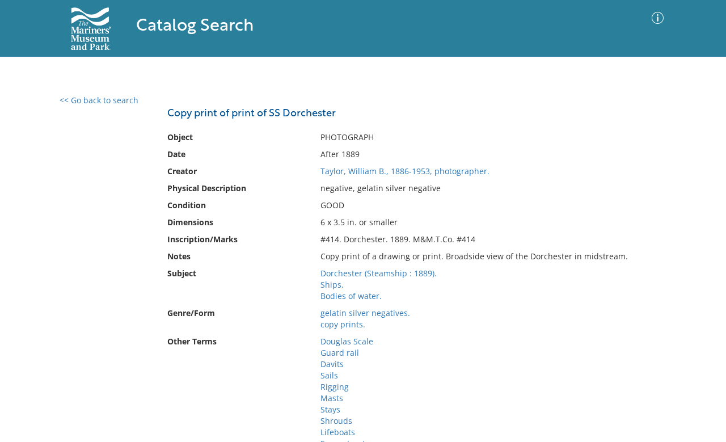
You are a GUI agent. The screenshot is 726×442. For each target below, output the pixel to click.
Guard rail (339, 352)
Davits (332, 364)
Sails (329, 375)
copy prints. (342, 324)
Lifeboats (337, 432)
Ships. (332, 284)
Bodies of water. (351, 296)
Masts (331, 398)
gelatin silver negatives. (365, 313)
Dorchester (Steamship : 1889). (378, 273)
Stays (330, 409)
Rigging (334, 386)
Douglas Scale (346, 341)
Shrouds (336, 420)
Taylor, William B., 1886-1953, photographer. (404, 171)
